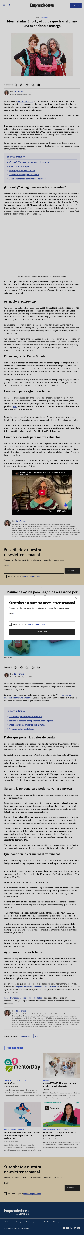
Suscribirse (42, 631)
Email (11, 614)
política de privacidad (37, 624)
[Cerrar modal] (76, 598)
